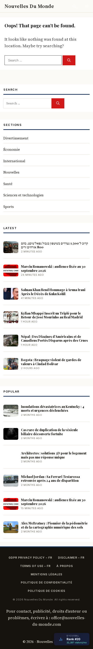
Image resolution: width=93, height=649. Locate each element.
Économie (11, 149)
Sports (8, 206)
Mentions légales (46, 574)
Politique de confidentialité (46, 582)
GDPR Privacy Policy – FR (30, 557)
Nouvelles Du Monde (29, 6)
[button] (74, 6)
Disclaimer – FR (71, 557)
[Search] (69, 60)
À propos (64, 566)
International (14, 161)
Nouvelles (11, 172)
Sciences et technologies (23, 195)
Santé (7, 183)
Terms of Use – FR (35, 566)
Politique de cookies (46, 591)
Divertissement (15, 138)
